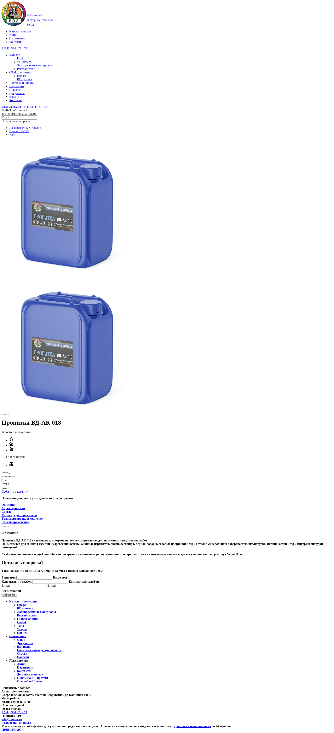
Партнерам (16, 86)
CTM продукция (20, 72)
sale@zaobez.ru (11, 106)
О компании (17, 38)
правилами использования (192, 726)
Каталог (14, 55)
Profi (20, 58)
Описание (8, 504)
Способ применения (15, 522)
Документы (17, 93)
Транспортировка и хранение (22, 518)
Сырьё (21, 622)
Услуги (22, 629)
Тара (20, 625)
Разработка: (16, 722)
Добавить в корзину (15, 491)
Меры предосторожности (19, 515)
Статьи (22, 653)
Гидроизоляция (27, 618)
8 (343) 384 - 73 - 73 (34, 106)
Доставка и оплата (21, 82)
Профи (21, 75)
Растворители (26, 68)
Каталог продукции (23, 601)
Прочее (22, 632)
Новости (15, 89)
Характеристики (13, 508)
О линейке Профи (29, 681)
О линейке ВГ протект (32, 678)
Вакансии (15, 96)
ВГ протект (24, 79)
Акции (13, 34)
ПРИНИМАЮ (11, 729)
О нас (21, 639)
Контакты (15, 41)
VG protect (24, 62)
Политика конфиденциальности (39, 650)
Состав (7, 511)
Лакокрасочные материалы (35, 65)
